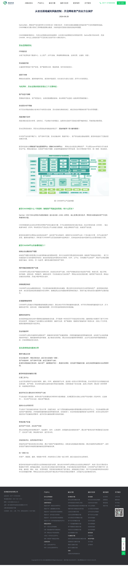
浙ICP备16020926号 (70, 560)
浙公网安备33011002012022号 (87, 560)
